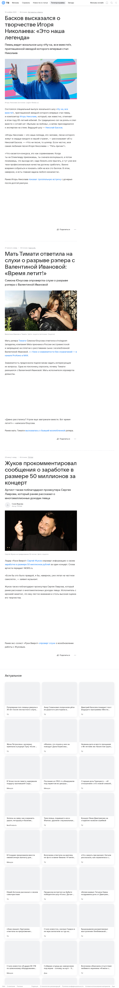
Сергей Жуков (34, 560)
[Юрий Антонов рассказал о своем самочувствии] (22, 884)
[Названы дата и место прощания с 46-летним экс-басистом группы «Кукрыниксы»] (96, 736)
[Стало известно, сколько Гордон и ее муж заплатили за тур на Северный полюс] (59, 921)
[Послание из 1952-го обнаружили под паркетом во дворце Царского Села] (59, 773)
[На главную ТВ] (7, 3)
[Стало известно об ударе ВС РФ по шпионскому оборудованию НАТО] (22, 958)
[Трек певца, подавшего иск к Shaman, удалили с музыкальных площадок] (59, 810)
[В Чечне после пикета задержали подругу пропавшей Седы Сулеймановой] (22, 773)
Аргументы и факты (35, 12)
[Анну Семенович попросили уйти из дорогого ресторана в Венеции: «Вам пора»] (59, 699)
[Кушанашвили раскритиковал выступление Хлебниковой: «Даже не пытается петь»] (96, 921)
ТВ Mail (30, 457)
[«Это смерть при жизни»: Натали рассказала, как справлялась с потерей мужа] (96, 847)
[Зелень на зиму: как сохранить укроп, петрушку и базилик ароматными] (22, 810)
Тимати (22, 340)
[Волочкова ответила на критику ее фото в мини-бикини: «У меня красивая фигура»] (59, 847)
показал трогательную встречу (45, 179)
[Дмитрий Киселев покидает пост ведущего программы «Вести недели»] (96, 699)
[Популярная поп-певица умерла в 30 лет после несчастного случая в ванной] (22, 699)
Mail (3, 986)
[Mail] (3, 3)
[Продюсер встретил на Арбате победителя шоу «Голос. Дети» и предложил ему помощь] (59, 884)
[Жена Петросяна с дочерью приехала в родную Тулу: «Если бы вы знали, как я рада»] (22, 736)
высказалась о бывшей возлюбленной (45, 430)
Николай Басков (53, 127)
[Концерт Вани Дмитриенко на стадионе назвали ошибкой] (96, 810)
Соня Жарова (17, 504)
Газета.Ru (32, 248)
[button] (41, 79)
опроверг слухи (47, 643)
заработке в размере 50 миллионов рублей (27, 564)
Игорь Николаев (28, 116)
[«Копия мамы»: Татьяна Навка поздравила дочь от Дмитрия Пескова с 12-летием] (96, 884)
